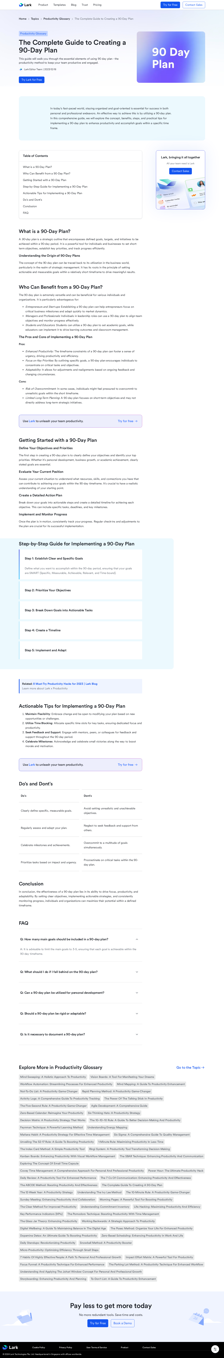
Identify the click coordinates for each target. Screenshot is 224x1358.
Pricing (97, 4)
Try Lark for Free (31, 79)
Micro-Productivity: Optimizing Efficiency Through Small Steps (59, 1250)
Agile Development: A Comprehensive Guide (119, 1105)
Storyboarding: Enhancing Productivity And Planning (53, 1278)
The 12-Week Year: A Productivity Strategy (46, 1192)
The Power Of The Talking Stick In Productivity (133, 1098)
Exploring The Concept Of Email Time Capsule (49, 1163)
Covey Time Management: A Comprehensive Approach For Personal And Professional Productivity (82, 1170)
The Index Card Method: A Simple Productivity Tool (52, 1149)
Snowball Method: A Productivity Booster (106, 1242)
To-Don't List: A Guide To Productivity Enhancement (123, 1278)
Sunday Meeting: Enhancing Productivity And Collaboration (57, 1199)
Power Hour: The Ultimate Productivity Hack (175, 1170)
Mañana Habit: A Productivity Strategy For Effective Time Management (64, 1134)
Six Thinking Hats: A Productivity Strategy (114, 1113)
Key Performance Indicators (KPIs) (41, 1214)
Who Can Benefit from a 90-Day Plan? (46, 173)
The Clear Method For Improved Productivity (48, 1206)
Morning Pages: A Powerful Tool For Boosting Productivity (136, 1199)
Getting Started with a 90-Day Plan (44, 180)
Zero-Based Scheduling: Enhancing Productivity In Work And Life (142, 1235)
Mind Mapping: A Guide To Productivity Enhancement (151, 1084)
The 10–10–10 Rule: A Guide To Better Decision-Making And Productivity (135, 1120)
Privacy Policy (65, 1347)
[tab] (80, 558)
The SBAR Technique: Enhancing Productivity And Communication (161, 1156)
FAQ (25, 212)
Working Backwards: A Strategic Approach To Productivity (118, 1221)
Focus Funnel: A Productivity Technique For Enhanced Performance (62, 1264)
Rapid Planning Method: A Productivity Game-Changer (116, 1091)
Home (22, 18)
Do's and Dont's (32, 199)
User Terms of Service (96, 1347)
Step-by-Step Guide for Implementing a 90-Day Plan (55, 186)
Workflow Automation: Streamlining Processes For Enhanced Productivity (66, 1084)
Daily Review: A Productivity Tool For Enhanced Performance (58, 1177)
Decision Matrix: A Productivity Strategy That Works (52, 1120)
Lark (32, 421)
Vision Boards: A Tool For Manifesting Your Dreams (122, 1076)
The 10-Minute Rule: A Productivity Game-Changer (158, 1192)
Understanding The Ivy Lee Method (99, 1192)
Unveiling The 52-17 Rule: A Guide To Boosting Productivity (57, 1141)
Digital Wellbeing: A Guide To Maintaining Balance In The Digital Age (63, 1228)
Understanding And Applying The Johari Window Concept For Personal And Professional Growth (81, 1271)
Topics (35, 18)
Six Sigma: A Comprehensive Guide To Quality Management (151, 1134)
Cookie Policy (38, 1347)
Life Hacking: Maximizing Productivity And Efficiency (167, 1206)
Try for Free (170, 4)
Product (43, 4)
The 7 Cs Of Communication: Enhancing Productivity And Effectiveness (146, 1177)
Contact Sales (194, 4)
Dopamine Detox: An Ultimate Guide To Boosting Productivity (58, 1235)
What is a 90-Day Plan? (37, 167)
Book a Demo (122, 1323)
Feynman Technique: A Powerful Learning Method (51, 1127)
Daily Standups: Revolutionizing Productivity (47, 1242)
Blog (74, 4)
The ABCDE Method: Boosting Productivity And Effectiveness (58, 1185)
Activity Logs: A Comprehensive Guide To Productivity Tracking (60, 1098)
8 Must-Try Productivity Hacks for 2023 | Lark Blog (65, 683)
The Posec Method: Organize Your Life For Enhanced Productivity (152, 1228)
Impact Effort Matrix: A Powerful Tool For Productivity (159, 1257)
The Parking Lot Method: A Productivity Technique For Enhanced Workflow (156, 1264)
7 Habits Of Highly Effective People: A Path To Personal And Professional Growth (70, 1257)
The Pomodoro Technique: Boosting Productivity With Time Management (113, 1214)
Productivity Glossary (56, 18)
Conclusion (30, 206)
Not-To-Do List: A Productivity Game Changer (49, 1091)
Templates (59, 4)
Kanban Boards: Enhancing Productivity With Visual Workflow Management (67, 1156)
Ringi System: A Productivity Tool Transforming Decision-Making (129, 1149)
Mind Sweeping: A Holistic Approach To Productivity (53, 1076)
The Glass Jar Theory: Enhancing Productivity (48, 1221)
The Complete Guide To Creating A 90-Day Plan (132, 1185)
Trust (85, 4)
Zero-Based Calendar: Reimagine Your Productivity (51, 1113)
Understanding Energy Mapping (107, 1127)
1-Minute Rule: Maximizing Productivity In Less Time (130, 1141)
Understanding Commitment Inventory (105, 1206)
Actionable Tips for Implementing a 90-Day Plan (52, 193)
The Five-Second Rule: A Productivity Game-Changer (53, 1105)
